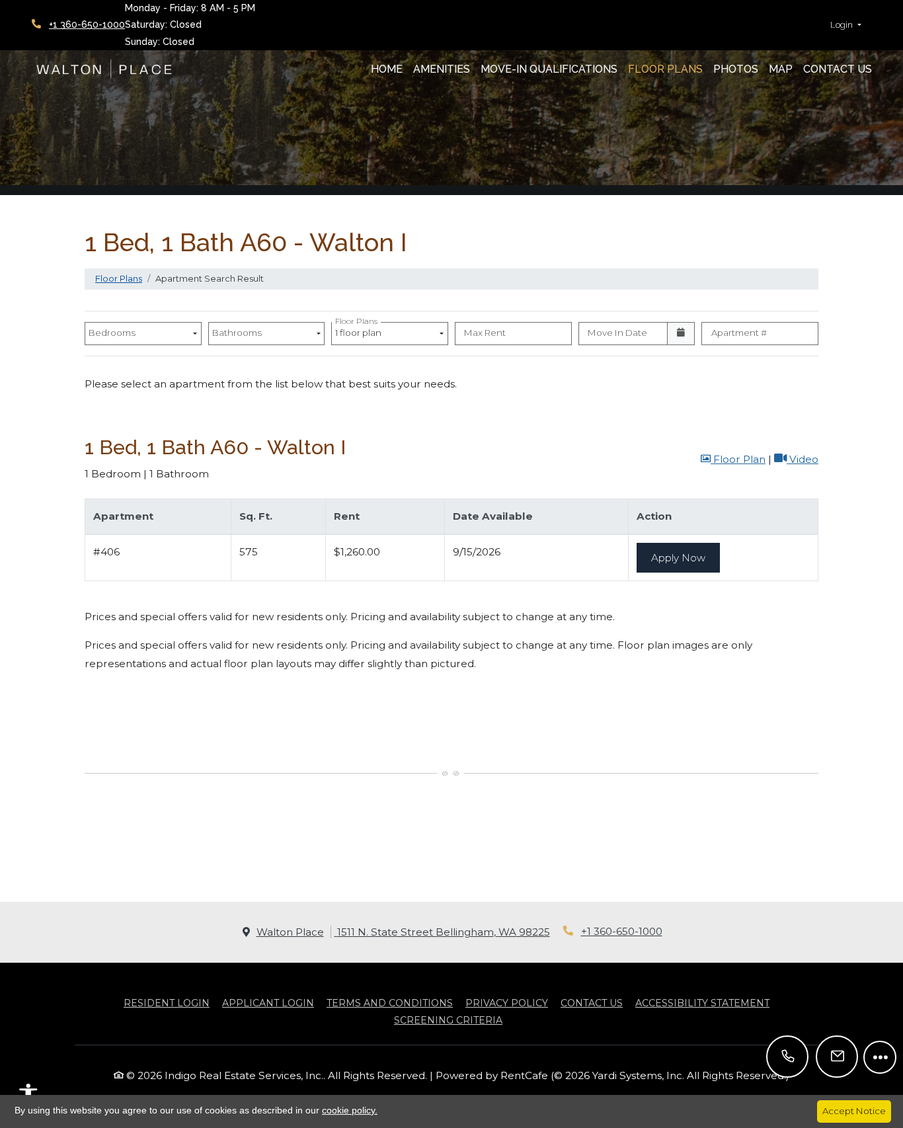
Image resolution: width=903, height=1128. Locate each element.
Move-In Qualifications (549, 69)
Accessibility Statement (702, 1002)
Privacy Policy (506, 1002)
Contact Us (837, 69)
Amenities (441, 69)
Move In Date (617, 332)
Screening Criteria (448, 1020)
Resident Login (167, 1002)
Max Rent (485, 332)
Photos (735, 69)
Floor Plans (665, 69)
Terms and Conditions (390, 1002)
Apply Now (685, 557)
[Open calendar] (681, 334)
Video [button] (802, 458)
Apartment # (739, 332)
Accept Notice (854, 1111)
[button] (845, 25)
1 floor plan (360, 330)
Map (781, 69)
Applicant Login (268, 1002)
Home (387, 69)
